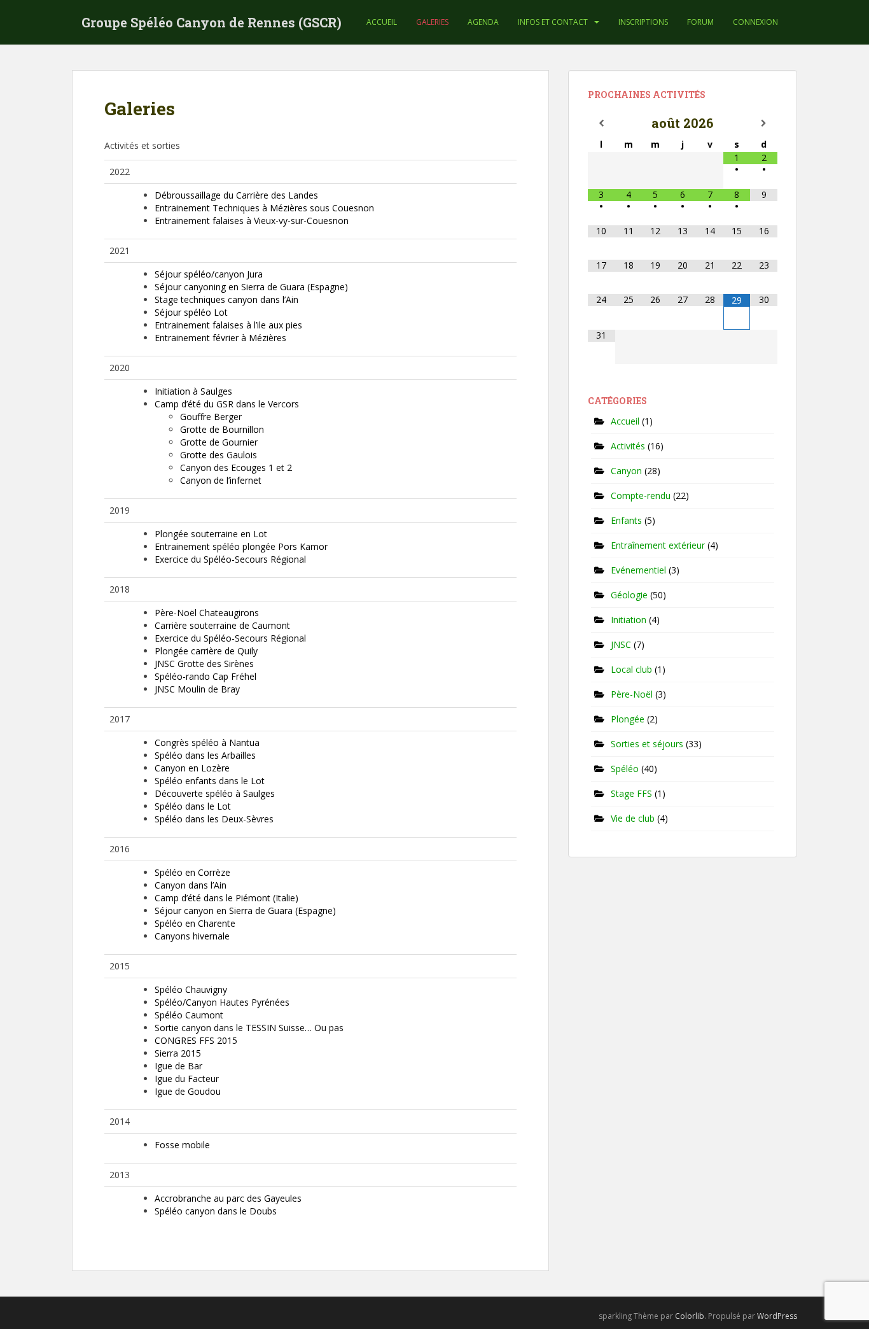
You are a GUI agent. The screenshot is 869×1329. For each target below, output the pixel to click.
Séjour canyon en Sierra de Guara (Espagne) (245, 910)
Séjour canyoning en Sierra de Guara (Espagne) (251, 287)
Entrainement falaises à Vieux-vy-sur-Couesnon (252, 220)
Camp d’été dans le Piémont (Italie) (226, 898)
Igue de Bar (178, 1066)
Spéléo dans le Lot (193, 806)
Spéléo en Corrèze (192, 872)
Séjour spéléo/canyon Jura (209, 274)
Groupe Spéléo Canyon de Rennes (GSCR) (211, 22)
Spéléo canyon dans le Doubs (216, 1211)
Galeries (432, 22)
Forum (700, 22)
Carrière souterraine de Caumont (222, 625)
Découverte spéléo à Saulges (215, 793)
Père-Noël (632, 694)
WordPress (777, 1316)
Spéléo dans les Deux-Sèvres (214, 819)
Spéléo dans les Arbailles (205, 755)
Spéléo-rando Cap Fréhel (205, 676)
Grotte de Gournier (219, 442)
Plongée (627, 719)
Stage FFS (631, 793)
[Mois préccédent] (601, 123)
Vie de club (633, 818)
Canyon (626, 471)
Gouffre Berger (211, 417)
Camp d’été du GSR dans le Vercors (227, 404)
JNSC (621, 644)
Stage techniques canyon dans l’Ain (226, 299)
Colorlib (689, 1316)
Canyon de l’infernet (220, 480)
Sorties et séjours (647, 744)
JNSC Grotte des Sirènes (204, 663)
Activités (628, 446)
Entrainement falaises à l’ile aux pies (228, 325)
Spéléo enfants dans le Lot (210, 781)
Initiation (628, 620)
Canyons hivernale (192, 936)
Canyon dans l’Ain (190, 885)
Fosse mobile (182, 1145)
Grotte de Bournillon (222, 429)
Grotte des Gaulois (218, 455)
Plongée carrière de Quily (206, 651)
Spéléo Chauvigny (191, 989)
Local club (631, 669)
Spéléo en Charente (195, 923)
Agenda (483, 22)
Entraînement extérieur (658, 545)
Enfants (626, 520)
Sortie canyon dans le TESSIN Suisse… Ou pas (249, 1028)
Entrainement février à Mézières (220, 338)
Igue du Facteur (187, 1078)
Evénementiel (638, 570)
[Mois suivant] (763, 123)
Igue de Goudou (188, 1091)
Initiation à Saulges (193, 391)
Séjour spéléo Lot (191, 312)
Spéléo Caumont (189, 1015)
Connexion (755, 22)
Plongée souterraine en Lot (211, 534)
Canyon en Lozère (192, 768)
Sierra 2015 (178, 1053)
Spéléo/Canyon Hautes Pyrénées (222, 1002)
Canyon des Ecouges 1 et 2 (236, 467)
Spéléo (625, 769)
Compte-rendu (641, 495)
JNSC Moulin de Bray (197, 689)
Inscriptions (643, 22)
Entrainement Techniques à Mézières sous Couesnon (264, 208)
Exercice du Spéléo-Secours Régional (230, 559)
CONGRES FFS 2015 (196, 1040)
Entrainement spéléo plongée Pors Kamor (241, 546)
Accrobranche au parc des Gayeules (228, 1198)
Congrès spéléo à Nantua (207, 742)
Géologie (629, 595)
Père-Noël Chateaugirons (207, 613)
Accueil (381, 22)
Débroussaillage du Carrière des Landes (236, 195)
